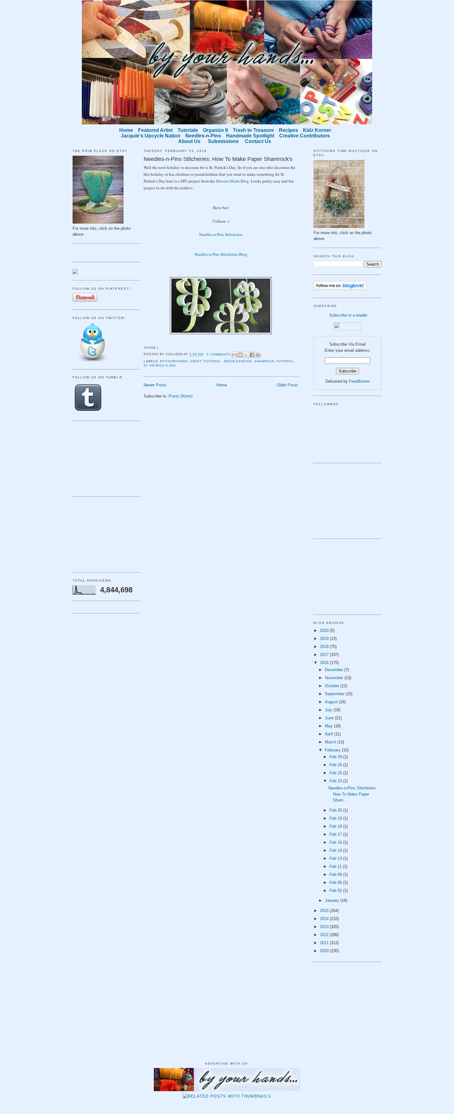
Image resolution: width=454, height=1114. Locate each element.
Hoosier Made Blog (232, 181)
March (331, 742)
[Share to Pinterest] (258, 355)
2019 (325, 638)
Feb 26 (336, 765)
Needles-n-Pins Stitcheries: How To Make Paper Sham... (352, 794)
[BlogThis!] (240, 355)
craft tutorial (205, 361)
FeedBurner (359, 381)
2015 (325, 910)
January (332, 900)
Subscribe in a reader (348, 315)
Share (150, 347)
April (329, 734)
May (329, 726)
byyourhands (174, 361)
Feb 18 (336, 826)
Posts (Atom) (180, 396)
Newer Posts (155, 385)
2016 (325, 662)
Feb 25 (336, 773)
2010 (325, 950)
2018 (325, 646)
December (334, 669)
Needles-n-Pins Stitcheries (221, 234)
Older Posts (287, 385)
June (330, 718)
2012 (325, 934)
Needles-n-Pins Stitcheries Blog (221, 254)
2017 (325, 654)
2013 (325, 926)
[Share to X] (246, 355)
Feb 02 (336, 890)
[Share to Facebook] (252, 355)
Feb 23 (336, 781)
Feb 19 (336, 818)
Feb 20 (336, 810)
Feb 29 (336, 757)
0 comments (218, 354)
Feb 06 (336, 882)
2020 (325, 630)
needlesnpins (238, 361)
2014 (325, 918)
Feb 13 (336, 858)
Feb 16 (336, 842)
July (329, 710)
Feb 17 (336, 834)
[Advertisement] (103, 458)
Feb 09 (336, 874)
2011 (325, 942)
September (335, 694)
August (332, 702)
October (332, 685)
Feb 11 (336, 866)
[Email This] (234, 355)
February (333, 750)
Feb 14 (336, 850)
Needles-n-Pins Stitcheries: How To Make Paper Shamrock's (218, 159)
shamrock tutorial (274, 361)
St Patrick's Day (160, 365)
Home (221, 385)
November (334, 677)
